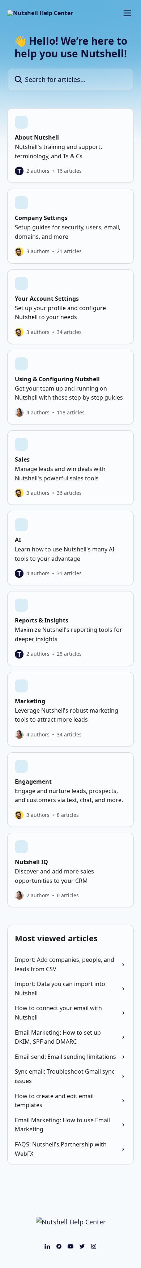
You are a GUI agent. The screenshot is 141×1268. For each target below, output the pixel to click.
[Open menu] (127, 13)
